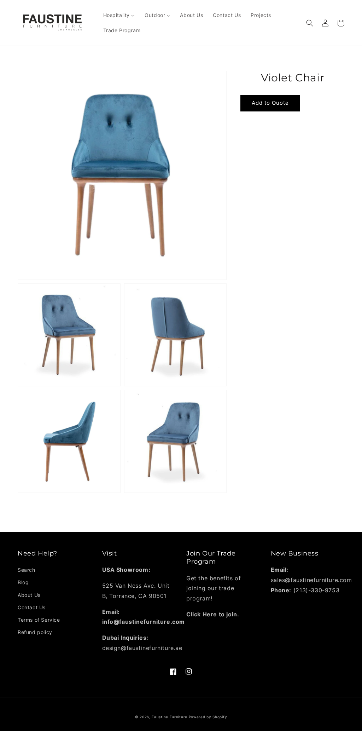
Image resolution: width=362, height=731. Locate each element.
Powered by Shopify (208, 717)
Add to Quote (270, 102)
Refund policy (35, 632)
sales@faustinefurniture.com (311, 579)
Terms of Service (39, 620)
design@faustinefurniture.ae (142, 647)
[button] (309, 23)
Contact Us (32, 607)
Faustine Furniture (169, 717)
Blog (23, 582)
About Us (29, 595)
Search (26, 570)
